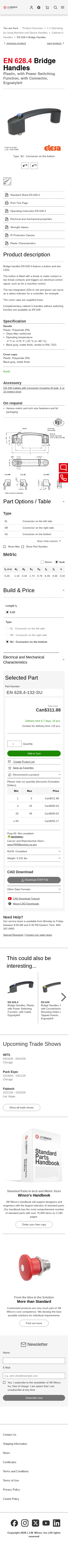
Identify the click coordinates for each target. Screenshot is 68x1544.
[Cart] (47, 7)
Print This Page (19, 202)
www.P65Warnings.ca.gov (22, 844)
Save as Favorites (23, 767)
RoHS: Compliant (17, 851)
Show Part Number (37, 546)
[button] (31, 7)
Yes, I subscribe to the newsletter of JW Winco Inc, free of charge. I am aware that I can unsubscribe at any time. (34, 1386)
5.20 (12, 612)
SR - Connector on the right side (28, 635)
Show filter (14, 546)
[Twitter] (35, 1522)
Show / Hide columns (47, 541)
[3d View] (59, 422)
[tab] (24, 165)
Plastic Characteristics (23, 243)
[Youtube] (46, 1522)
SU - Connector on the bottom (28, 641)
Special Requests (13, 934)
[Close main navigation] (62, 7)
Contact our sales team (38, 934)
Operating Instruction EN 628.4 (28, 210)
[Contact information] (63, 477)
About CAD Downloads (26, 903)
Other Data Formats (18, 889)
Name (6, 1352)
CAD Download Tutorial (26, 898)
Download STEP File (36, 879)
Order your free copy (34, 1224)
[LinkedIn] (56, 1522)
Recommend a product (26, 774)
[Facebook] (14, 1522)
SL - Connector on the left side (27, 628)
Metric (48, 562)
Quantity (28, 743)
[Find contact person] (63, 467)
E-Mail (6, 1367)
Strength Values (19, 227)
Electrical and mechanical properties (31, 219)
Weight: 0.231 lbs (17, 858)
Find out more (34, 1323)
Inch (62, 562)
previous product (16, 43)
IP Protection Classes (22, 235)
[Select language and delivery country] (38, 7)
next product (54, 43)
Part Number (12, 686)
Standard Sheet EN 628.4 (25, 194)
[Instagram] (25, 1522)
